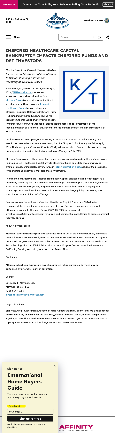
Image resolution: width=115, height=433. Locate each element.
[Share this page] (107, 37)
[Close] (54, 365)
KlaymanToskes (14, 100)
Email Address (16, 406)
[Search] (93, 37)
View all (108, 4)
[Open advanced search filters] (99, 37)
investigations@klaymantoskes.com (25, 294)
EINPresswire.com (22, 92)
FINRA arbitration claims (68, 166)
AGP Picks (9, 4)
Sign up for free (30, 418)
